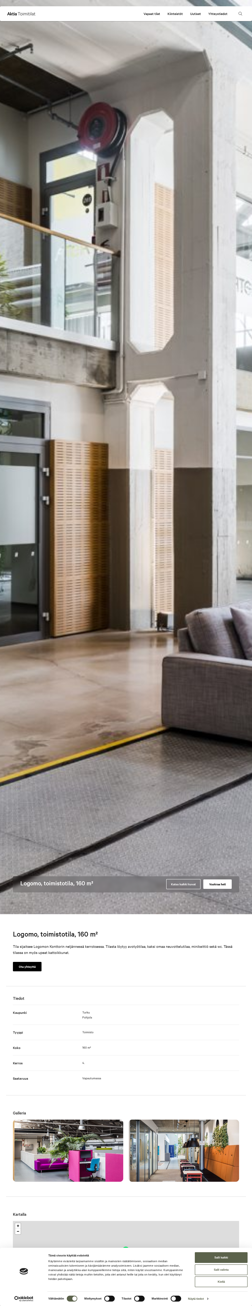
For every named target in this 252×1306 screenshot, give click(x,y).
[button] (240, 13)
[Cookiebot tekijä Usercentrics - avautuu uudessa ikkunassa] (24, 1299)
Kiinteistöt (175, 13)
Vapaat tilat (152, 13)
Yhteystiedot (217, 13)
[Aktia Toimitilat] (21, 13)
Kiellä (221, 1281)
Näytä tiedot (196, 1298)
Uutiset (195, 13)
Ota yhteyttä (27, 966)
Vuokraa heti (217, 884)
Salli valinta (221, 1269)
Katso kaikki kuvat (183, 884)
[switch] (109, 1299)
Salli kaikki (221, 1257)
